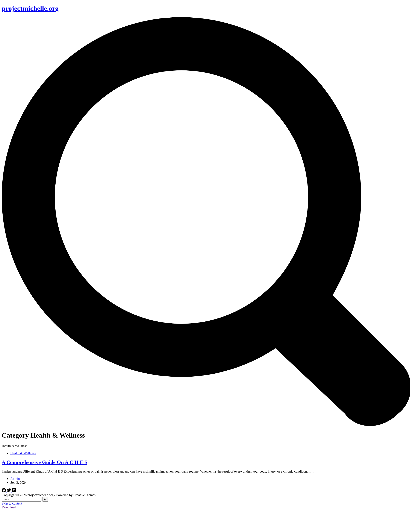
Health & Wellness (23, 453)
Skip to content (12, 503)
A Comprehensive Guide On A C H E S (44, 462)
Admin (15, 479)
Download (9, 507)
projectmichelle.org (30, 8)
